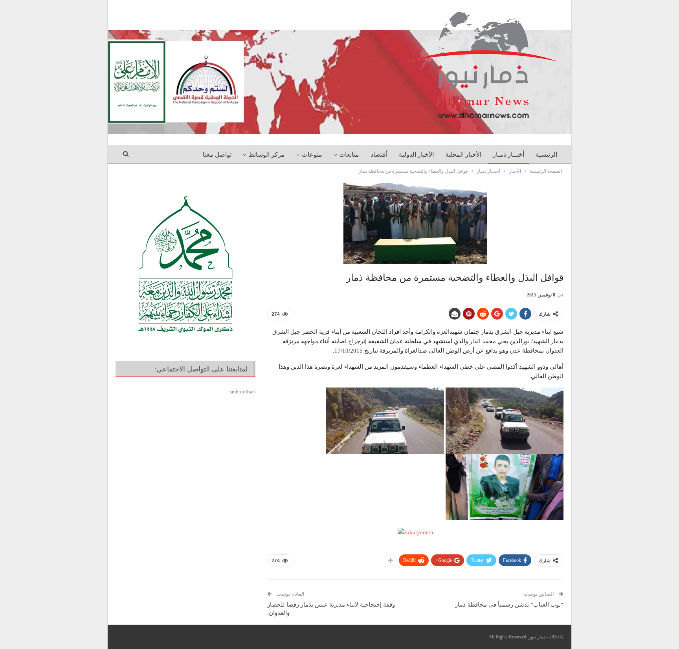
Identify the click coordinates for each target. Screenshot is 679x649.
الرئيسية (546, 154)
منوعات (312, 154)
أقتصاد (379, 154)
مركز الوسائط (266, 154)
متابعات (349, 154)
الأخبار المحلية (463, 154)
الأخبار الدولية (416, 154)
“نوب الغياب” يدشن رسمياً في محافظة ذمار (509, 604)
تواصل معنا (217, 154)
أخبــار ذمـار (508, 154)
